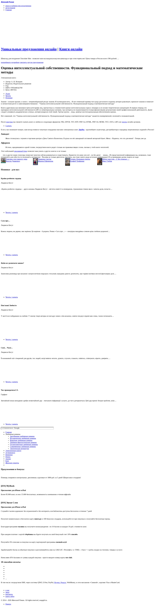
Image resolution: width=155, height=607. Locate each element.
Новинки (9, 455)
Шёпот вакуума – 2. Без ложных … (115, 159)
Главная (8, 432)
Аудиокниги (10, 453)
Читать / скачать (11, 212)
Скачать (8, 126)
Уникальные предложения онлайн (29, 49)
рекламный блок (20, 151)
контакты (9, 594)
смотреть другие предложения (31, 62)
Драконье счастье (44, 159)
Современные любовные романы (23, 446)
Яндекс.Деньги (60, 582)
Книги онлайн (70, 49)
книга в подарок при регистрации (18, 6)
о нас (7, 590)
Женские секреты (12, 463)
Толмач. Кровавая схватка (80, 159)
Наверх (8, 604)
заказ (7, 592)
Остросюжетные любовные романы (24, 444)
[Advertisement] (54, 29)
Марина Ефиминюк (45, 161)
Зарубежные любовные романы (22, 436)
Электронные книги (13, 451)
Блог (7, 461)
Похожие (8, 98)
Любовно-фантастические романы (23, 442)
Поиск (7, 457)
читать (124, 122)
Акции (8, 459)
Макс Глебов (107, 161)
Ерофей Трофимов (77, 161)
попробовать (6, 62)
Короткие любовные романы (21, 440)
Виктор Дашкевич (13, 161)
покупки (9, 122)
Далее (7, 94)
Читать (8, 96)
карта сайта (9, 596)
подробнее (15, 62)
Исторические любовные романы (23, 438)
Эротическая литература (19, 449)
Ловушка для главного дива (16, 159)
